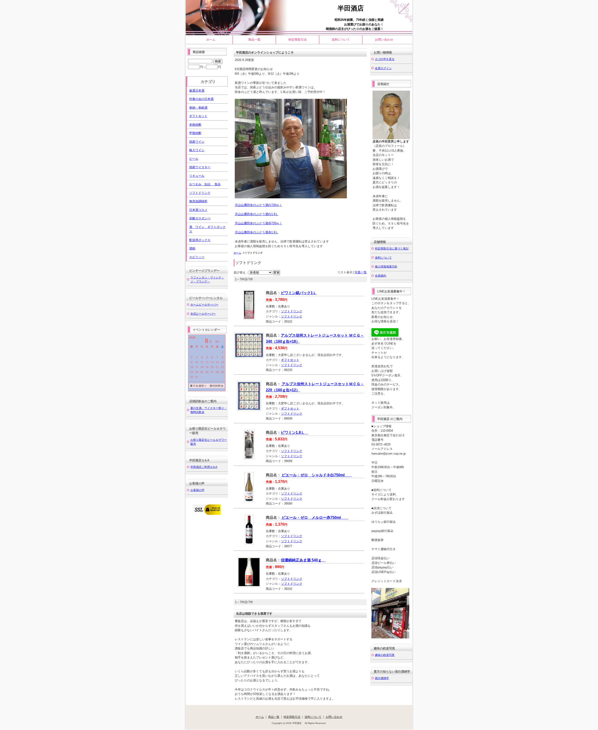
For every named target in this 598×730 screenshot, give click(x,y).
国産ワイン (196, 141)
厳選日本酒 (196, 90)
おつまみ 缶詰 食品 (205, 184)
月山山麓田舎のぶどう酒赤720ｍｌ (258, 223)
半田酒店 (354, 8)
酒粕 (192, 248)
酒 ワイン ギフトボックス (207, 229)
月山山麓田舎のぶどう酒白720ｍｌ (258, 205)
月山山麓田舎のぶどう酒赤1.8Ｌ (256, 232)
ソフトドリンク (291, 311)
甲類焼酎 (195, 133)
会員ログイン (383, 68)
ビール (193, 158)
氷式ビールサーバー (203, 313)
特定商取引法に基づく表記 (392, 248)
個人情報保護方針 (386, 266)
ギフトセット (290, 360)
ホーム (210, 39)
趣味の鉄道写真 (385, 654)
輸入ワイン (196, 150)
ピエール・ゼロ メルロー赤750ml (314, 518)
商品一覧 (254, 39)
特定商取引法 (297, 39)
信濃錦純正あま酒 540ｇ (303, 560)
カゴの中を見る (385, 59)
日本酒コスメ (198, 210)
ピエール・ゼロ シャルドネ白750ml (316, 475)
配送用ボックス (199, 240)
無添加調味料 (198, 201)
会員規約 (380, 275)
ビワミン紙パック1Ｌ (299, 293)
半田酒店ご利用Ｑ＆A (203, 466)
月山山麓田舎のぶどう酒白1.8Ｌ (256, 214)
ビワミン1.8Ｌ (294, 432)
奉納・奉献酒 (198, 107)
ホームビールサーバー (204, 304)
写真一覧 (361, 272)
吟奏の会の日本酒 (201, 99)
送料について (341, 39)
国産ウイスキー (199, 167)
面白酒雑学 (382, 678)
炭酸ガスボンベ (199, 218)
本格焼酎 (195, 124)
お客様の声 (197, 489)
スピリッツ (196, 257)
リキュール (196, 176)
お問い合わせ (384, 39)
